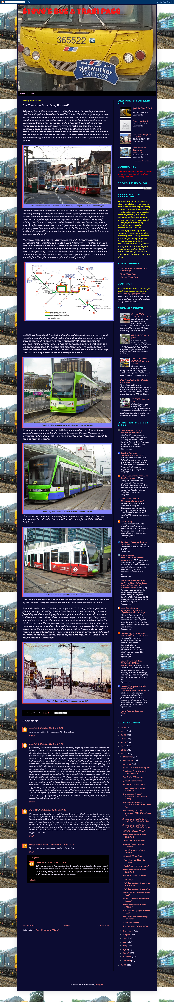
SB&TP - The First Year (133, 784)
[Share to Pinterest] (65, 713)
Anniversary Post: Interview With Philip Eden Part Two (136, 820)
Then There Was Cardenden (133, 690)
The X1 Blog (126, 521)
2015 (124, 750)
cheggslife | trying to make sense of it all (133, 687)
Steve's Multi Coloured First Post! (141, 315)
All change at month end (132, 501)
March (126, 953)
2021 (124, 727)
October (127, 764)
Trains (32, 93)
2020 (124, 731)
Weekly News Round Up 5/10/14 (134, 905)
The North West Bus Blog (132, 580)
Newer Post (29, 925)
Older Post (103, 925)
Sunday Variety (128, 478)
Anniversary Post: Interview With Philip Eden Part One (136, 825)
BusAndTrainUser (129, 453)
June (125, 942)
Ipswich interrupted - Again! (136, 767)
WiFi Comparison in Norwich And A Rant (136, 884)
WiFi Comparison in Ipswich (136, 889)
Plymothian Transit (129, 498)
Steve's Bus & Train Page (71, 12)
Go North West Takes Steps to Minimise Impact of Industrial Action (133, 585)
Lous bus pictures (129, 608)
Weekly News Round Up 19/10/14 (134, 835)
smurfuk (33, 728)
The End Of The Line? (132, 777)
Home (22, 93)
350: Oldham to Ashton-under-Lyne (132, 558)
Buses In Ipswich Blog (131, 660)
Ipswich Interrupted (132, 780)
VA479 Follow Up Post (140, 400)
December (128, 756)
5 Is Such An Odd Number (135, 926)
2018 (124, 738)
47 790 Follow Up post (140, 336)
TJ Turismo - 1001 (129, 544)
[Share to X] (60, 713)
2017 (124, 742)
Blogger (100, 984)
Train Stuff (127, 879)
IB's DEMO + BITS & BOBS (133, 635)
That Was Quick (140, 121)
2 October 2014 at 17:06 (50, 744)
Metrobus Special (130, 922)
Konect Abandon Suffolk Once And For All (140, 361)
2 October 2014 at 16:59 (50, 728)
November (128, 760)
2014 (124, 753)
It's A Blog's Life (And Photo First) (136, 911)
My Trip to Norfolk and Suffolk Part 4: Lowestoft (132, 611)
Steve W (33, 810)
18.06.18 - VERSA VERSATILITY (129, 664)
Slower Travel (127, 555)
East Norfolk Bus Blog (131, 430)
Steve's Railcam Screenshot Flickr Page (133, 269)
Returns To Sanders (130, 432)
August (126, 934)
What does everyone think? (135, 866)
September (128, 930)
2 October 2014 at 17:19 (61, 844)
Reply (31, 735)
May (125, 945)
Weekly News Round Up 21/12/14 (139, 150)
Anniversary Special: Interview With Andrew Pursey (134, 796)
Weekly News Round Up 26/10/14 (134, 789)
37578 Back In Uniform (134, 875)
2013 (124, 965)
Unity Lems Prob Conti (133, 840)
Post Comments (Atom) (47, 930)
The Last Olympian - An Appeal (141, 135)
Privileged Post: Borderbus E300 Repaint (135, 772)
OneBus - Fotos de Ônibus (133, 542)
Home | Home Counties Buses (131, 712)
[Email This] (55, 713)
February (127, 956)
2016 (124, 746)
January (127, 960)
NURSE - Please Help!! (133, 831)
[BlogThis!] (58, 713)
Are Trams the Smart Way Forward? (134, 917)
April (125, 949)
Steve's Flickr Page (129, 277)
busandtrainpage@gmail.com (131, 293)
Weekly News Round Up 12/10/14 (134, 870)
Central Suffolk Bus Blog (132, 633)
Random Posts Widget (143, 161)
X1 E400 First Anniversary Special (135, 899)
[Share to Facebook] (63, 713)
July (125, 938)
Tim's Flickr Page (128, 274)
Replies (35, 857)
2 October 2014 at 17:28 (60, 862)
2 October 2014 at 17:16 (53, 810)
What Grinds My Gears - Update (134, 851)
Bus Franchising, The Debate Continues (134, 381)
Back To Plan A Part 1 (142, 109)
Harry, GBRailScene (38, 844)
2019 (124, 735)
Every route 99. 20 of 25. (132, 455)
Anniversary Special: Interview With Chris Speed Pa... (136, 804)
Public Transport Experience (134, 475)
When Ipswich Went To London (133, 861)
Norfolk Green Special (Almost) (133, 845)
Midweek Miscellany (132, 856)
